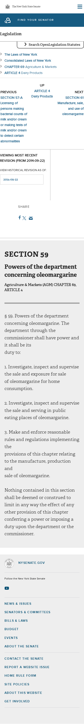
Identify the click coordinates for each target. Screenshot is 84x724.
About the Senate (21, 646)
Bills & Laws (16, 620)
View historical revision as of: (23, 170)
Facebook (19, 217)
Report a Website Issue (27, 667)
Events (11, 638)
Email (30, 218)
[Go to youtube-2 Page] (7, 588)
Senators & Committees (27, 612)
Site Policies (16, 684)
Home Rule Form (20, 675)
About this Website (23, 693)
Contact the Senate (23, 658)
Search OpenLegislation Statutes (54, 44)
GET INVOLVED (17, 701)
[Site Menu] (79, 6)
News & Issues (17, 603)
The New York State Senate (26, 7)
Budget (11, 629)
